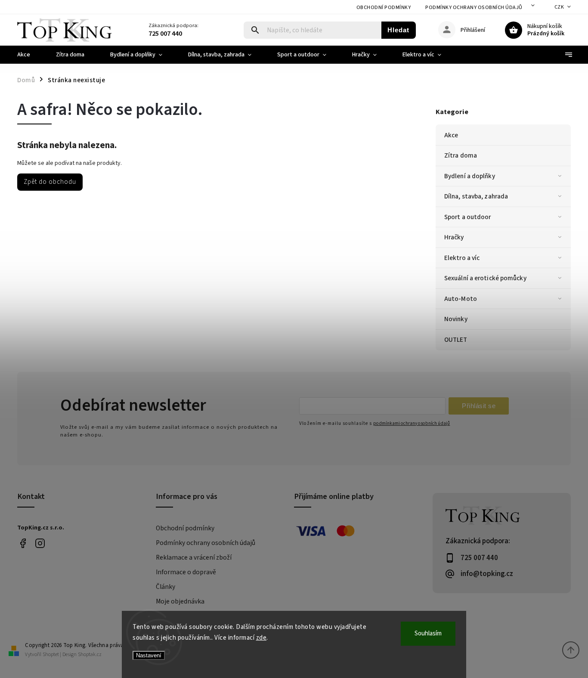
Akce (451, 135)
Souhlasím (428, 633)
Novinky (455, 319)
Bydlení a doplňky (469, 176)
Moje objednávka (180, 601)
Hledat (398, 30)
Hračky (454, 237)
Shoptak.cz (90, 654)
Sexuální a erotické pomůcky (485, 278)
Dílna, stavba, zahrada (476, 196)
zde (261, 637)
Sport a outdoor (467, 217)
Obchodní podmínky (383, 7)
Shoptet (51, 654)
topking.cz (39, 543)
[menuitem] (30, 55)
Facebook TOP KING (22, 543)
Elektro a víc (462, 258)
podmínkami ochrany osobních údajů (411, 423)
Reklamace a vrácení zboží (194, 557)
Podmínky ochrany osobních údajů (474, 7)
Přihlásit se (478, 405)
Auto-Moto (460, 298)
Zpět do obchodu (50, 181)
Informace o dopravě (186, 572)
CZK (559, 7)
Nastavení (148, 655)
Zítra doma (460, 155)
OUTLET (455, 339)
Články (165, 586)
